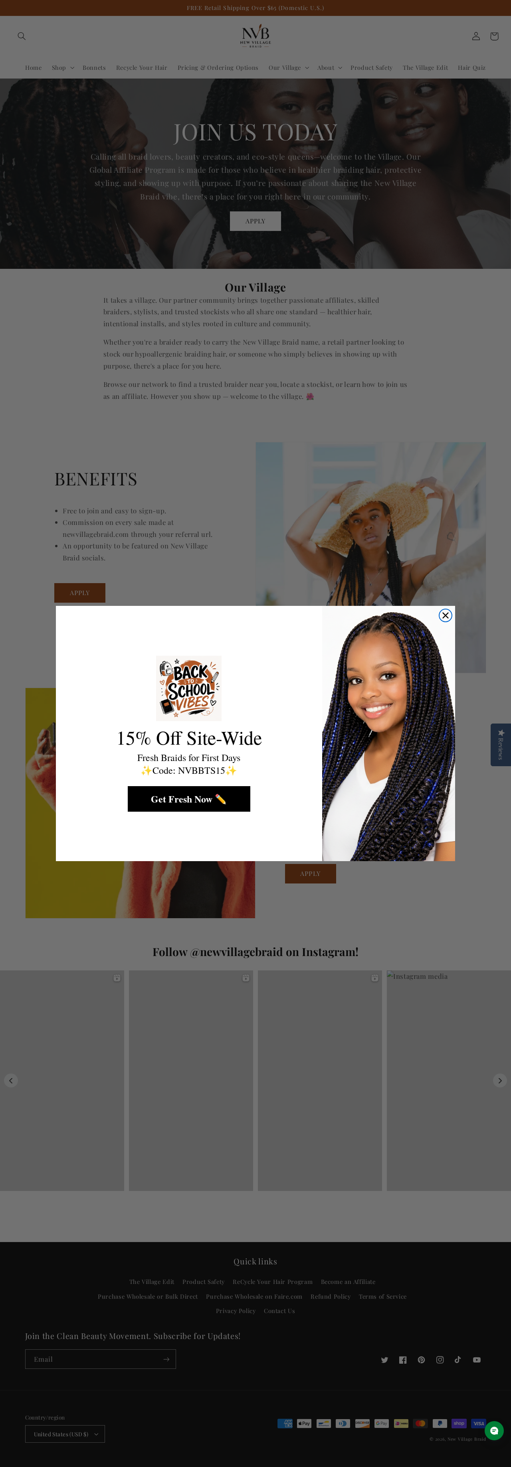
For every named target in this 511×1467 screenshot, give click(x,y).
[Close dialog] (445, 615)
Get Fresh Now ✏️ (189, 799)
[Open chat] (494, 1430)
